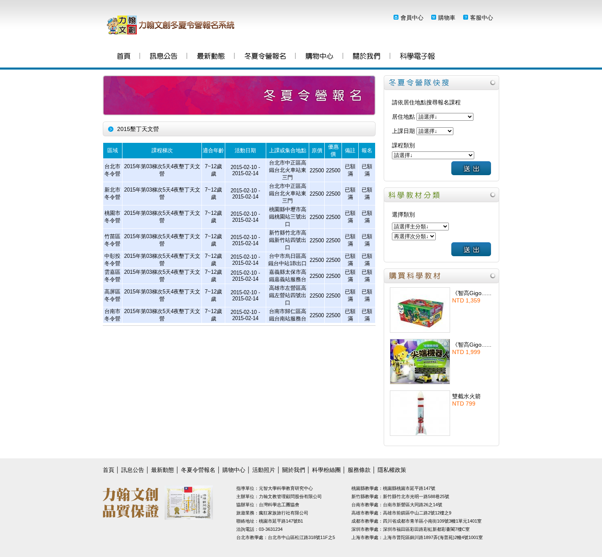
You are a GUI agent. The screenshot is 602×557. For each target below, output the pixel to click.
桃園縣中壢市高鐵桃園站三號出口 (287, 216)
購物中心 (319, 57)
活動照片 (263, 470)
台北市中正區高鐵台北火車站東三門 (287, 170)
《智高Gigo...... (471, 293)
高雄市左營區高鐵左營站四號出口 (287, 295)
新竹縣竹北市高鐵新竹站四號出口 (287, 240)
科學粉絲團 (417, 57)
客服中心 (481, 17)
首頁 (123, 57)
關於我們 (366, 57)
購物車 (446, 17)
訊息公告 (163, 57)
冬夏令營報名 (265, 57)
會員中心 (412, 17)
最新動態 (211, 57)
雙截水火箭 (466, 396)
